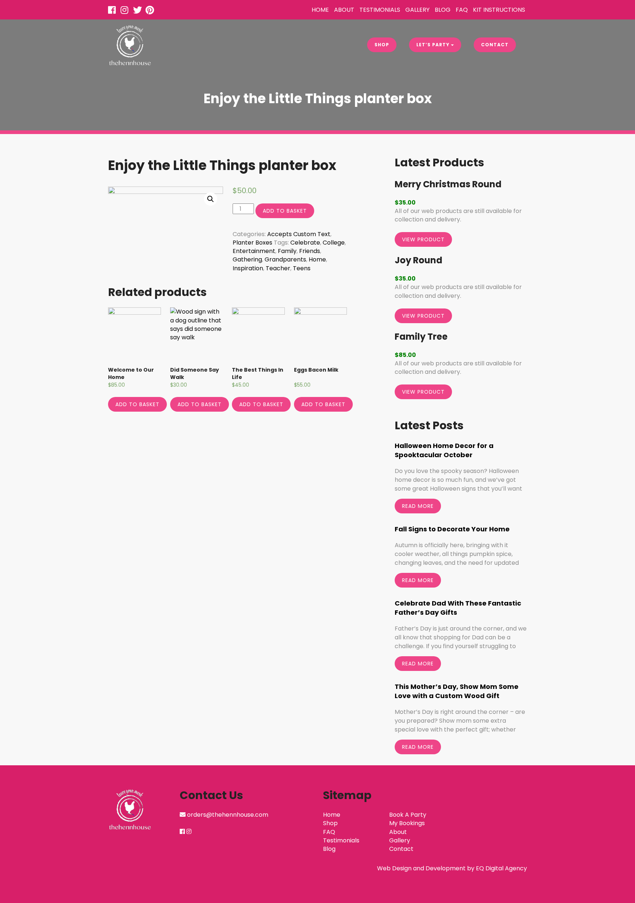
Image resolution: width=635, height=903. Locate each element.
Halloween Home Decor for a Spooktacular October (444, 450)
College (334, 242)
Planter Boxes (252, 242)
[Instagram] (126, 11)
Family (287, 251)
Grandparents (285, 259)
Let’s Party (433, 44)
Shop (381, 44)
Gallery (417, 10)
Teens (302, 268)
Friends (309, 251)
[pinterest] (151, 11)
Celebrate (305, 242)
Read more (418, 506)
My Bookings (407, 823)
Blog (443, 10)
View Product (423, 239)
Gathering (247, 259)
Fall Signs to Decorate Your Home (452, 529)
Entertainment (254, 251)
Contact (495, 44)
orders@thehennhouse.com (227, 814)
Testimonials (379, 10)
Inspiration (248, 268)
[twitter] (138, 11)
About (344, 10)
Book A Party (407, 814)
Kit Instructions (499, 10)
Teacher (278, 268)
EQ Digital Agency (501, 868)
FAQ (462, 10)
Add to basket (285, 210)
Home (320, 10)
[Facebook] (113, 11)
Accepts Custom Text (298, 234)
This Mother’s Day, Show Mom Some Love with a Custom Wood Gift (457, 691)
